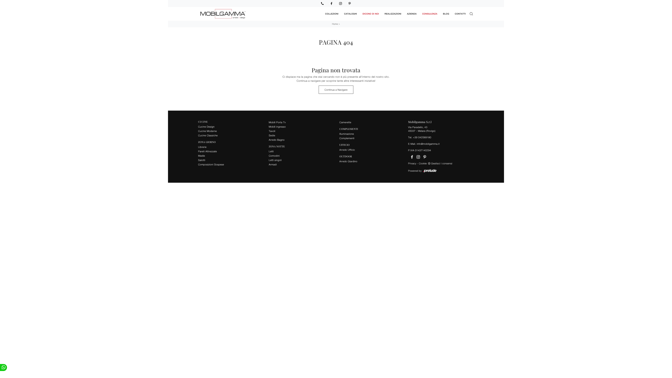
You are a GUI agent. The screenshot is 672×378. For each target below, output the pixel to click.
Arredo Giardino (348, 161)
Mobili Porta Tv (277, 122)
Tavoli (272, 131)
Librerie (202, 146)
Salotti (201, 160)
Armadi (273, 164)
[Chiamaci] (322, 3)
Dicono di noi (371, 14)
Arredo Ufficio (347, 149)
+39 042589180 (422, 137)
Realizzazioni (393, 14)
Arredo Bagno (277, 139)
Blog (446, 14)
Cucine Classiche (208, 135)
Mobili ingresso (277, 126)
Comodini (274, 155)
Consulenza (430, 14)
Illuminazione (346, 133)
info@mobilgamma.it (428, 143)
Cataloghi (350, 14)
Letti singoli (275, 160)
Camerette (345, 122)
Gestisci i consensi (441, 163)
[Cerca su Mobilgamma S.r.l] (471, 14)
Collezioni (331, 14)
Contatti (460, 14)
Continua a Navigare (336, 89)
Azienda (411, 14)
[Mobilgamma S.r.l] (260, 14)
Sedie (272, 135)
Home (335, 24)
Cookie (423, 163)
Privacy (412, 163)
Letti (271, 151)
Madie (201, 155)
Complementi (346, 138)
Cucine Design (206, 126)
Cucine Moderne (207, 131)
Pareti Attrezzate (207, 151)
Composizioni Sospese (211, 164)
